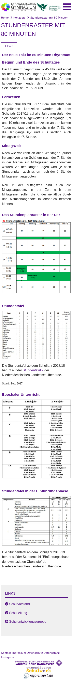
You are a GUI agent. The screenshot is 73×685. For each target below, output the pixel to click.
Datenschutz (35, 652)
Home (5, 17)
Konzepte (19, 17)
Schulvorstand (19, 604)
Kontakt (6, 652)
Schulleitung (18, 613)
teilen (9, 46)
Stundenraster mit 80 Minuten (48, 17)
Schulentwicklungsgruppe (27, 621)
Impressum (19, 652)
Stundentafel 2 (33, 370)
